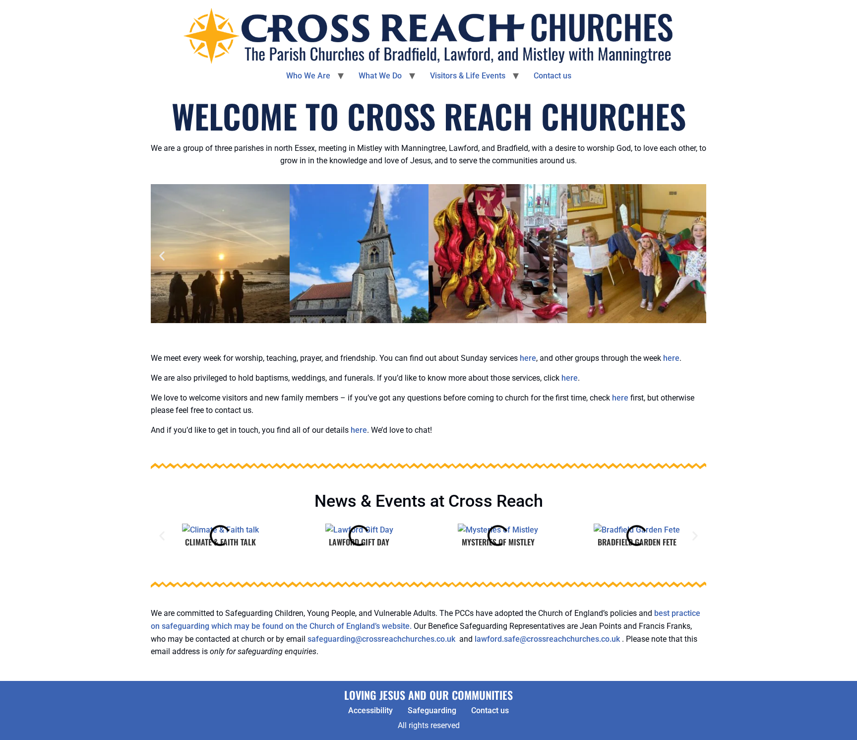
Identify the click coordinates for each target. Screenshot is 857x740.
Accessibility (370, 710)
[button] (162, 256)
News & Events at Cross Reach (428, 501)
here (528, 358)
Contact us (552, 75)
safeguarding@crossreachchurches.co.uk (381, 639)
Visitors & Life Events (467, 75)
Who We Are (308, 75)
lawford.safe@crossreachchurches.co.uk (547, 639)
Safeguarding (432, 710)
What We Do (380, 75)
